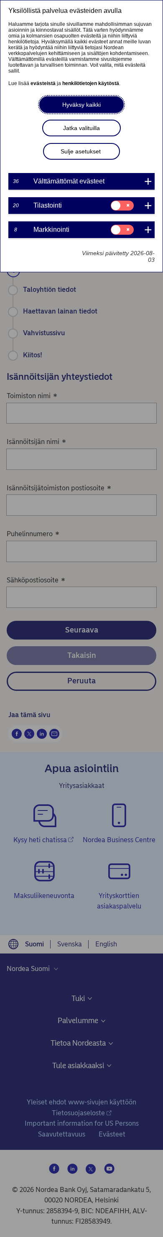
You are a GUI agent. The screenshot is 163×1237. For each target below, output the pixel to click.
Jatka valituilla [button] (81, 128)
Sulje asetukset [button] (81, 151)
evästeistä (43, 83)
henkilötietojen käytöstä (90, 83)
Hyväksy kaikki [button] (81, 104)
